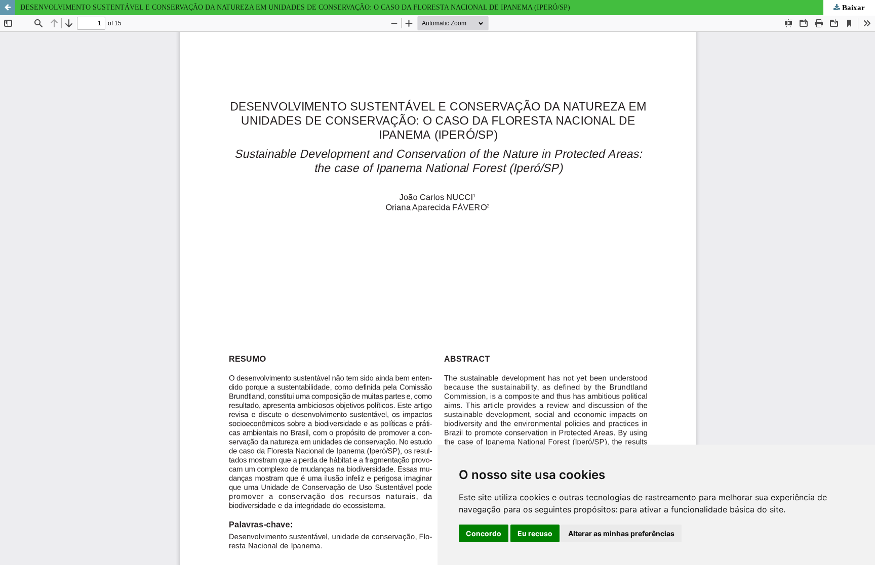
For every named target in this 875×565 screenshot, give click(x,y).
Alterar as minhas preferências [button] (621, 533)
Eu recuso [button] (535, 533)
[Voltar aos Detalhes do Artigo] (7, 7)
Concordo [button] (483, 533)
